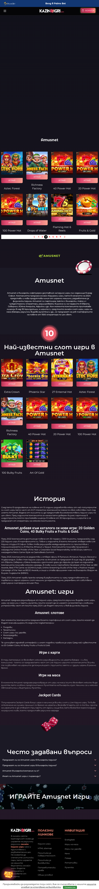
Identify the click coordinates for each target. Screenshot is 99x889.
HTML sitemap (45, 848)
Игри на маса (71, 844)
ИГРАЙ (11, 180)
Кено (67, 853)
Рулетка (69, 867)
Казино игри (44, 844)
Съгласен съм (69, 887)
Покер (68, 858)
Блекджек (70, 840)
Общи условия (45, 875)
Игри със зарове (73, 849)
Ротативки (71, 863)
